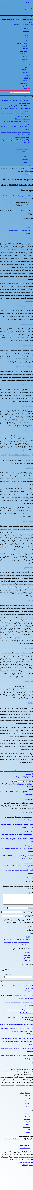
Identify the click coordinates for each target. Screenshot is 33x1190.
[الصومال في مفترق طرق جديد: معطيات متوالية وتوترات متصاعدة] (16, 851)
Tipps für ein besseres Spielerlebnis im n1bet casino (16, 1024)
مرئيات (28, 75)
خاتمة (27, 233)
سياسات (24, 59)
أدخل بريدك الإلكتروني (27, 1139)
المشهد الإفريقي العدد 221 (22, 119)
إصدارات (27, 38)
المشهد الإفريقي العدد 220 (22, 137)
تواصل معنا (24, 86)
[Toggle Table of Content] (32, 224)
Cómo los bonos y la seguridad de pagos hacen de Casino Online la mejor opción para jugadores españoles (16, 1041)
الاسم (31, 908)
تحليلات (24, 46)
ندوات (25, 72)
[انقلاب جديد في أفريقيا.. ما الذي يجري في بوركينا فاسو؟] (17, 834)
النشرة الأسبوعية (22, 43)
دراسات (25, 56)
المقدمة (27, 228)
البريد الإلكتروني (28, 912)
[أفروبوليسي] (29, 9)
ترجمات (25, 49)
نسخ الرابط (14, 781)
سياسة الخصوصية (25, 1145)
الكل (25, 41)
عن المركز (27, 78)
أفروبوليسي (19, 196)
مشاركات (24, 70)
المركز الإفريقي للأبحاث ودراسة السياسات (21, 777)
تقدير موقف (23, 51)
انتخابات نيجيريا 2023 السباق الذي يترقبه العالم (17, 942)
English (27, 88)
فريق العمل (23, 83)
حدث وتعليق (23, 54)
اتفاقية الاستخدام (25, 1148)
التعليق (30, 893)
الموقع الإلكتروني (28, 916)
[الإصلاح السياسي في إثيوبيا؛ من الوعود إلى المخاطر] (18, 866)
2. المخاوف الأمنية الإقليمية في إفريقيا (19, 231)
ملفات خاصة (26, 61)
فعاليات (28, 64)
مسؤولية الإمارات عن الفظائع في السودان (18, 106)
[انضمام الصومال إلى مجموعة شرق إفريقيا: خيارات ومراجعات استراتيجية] (16, 820)
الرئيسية (27, 35)
